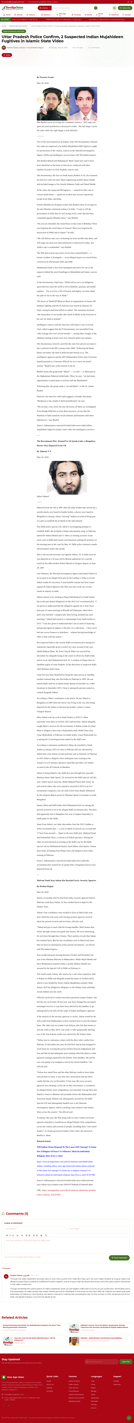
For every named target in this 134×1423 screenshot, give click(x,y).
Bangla (93, 1391)
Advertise (117, 1384)
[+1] (29, 1235)
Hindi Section (74, 1391)
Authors (49, 1388)
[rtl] (22, 1235)
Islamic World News (76, 1394)
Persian (94, 1405)
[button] (17, 1235)
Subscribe (126, 1362)
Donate (116, 1381)
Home (4, 26)
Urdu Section (74, 1388)
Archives (49, 1391)
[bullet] (36, 1235)
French (93, 1408)
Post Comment (120, 1258)
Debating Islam (74, 1401)
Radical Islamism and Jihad (19, 26)
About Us (49, 1384)
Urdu (93, 1381)
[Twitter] (9, 1405)
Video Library (74, 1384)
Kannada (94, 1401)
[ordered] (33, 1235)
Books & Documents (76, 1398)
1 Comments (95, 48)
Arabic (93, 1388)
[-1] (26, 1235)
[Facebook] (4, 1405)
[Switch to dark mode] (114, 8)
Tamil (93, 1394)
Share (8, 55)
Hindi (93, 1384)
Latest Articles (74, 1381)
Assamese (95, 1398)
